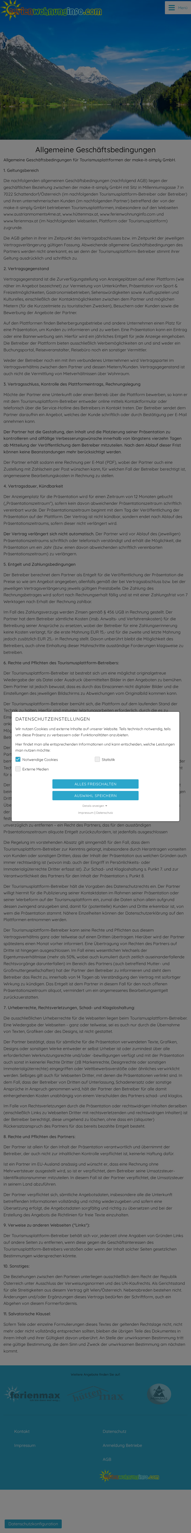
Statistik (108, 759)
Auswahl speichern (95, 795)
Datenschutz (104, 812)
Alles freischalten (96, 784)
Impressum (86, 812)
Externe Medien (35, 769)
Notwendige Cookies (40, 759)
